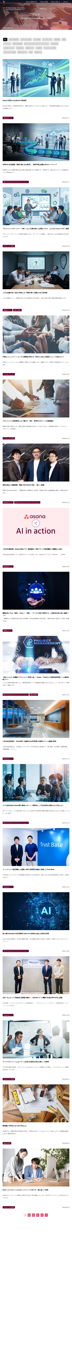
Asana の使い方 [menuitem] (55, 2)
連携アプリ (38, 52)
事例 (31, 52)
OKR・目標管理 (13, 39)
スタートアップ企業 (9, 52)
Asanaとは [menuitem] (43, 9)
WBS (64, 39)
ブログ (11, 27)
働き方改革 (55, 44)
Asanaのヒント (22, 52)
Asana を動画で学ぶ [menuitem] (31, 2)
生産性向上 (20, 48)
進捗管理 (57, 39)
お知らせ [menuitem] (65, 2)
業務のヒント (29, 48)
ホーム (5, 27)
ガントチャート (47, 39)
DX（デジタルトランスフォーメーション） (37, 44)
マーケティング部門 (49, 48)
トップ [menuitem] (35, 9)
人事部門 (38, 48)
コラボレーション (9, 48)
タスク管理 (37, 39)
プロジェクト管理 (26, 39)
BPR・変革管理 (17, 44)
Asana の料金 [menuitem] (44, 2)
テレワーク (7, 44)
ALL (5, 39)
